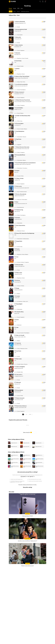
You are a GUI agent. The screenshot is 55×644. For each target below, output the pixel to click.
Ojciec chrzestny (19, 45)
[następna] (32, 414)
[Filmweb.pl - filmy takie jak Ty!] (12, 1)
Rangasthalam (19, 241)
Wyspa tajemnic (19, 390)
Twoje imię (18, 343)
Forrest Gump (18, 60)
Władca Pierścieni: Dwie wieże (22, 147)
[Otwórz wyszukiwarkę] (40, 1)
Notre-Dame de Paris (20, 225)
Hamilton (17, 68)
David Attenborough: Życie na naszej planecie (26, 162)
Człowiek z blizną (19, 311)
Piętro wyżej (18, 358)
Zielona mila (18, 37)
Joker (17, 327)
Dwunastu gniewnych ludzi (21, 29)
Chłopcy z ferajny (20, 178)
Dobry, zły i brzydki (20, 335)
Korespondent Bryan (20, 154)
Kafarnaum (18, 382)
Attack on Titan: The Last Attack (22, 76)
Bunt (17, 202)
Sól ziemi (18, 217)
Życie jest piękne (19, 123)
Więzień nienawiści (20, 398)
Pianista (18, 249)
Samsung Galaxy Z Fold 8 (27, 516)
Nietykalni (17, 52)
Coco (17, 256)
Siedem (17, 170)
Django (17, 288)
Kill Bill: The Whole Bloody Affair (23, 115)
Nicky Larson (19, 186)
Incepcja (18, 296)
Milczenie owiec (19, 264)
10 (29, 414)
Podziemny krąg (19, 209)
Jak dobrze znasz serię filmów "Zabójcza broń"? (27, 540)
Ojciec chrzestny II (20, 92)
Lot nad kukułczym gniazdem (21, 84)
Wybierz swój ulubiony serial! (27, 565)
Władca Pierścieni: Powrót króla (23, 100)
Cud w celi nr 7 (19, 374)
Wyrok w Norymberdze (21, 194)
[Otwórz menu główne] (45, 1)
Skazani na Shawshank (20, 21)
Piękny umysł (19, 272)
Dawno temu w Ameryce (21, 405)
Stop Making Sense (20, 131)
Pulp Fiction (18, 139)
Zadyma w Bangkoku (20, 366)
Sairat (17, 319)
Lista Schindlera (19, 107)
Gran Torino (18, 351)
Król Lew (18, 280)
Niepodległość (19, 303)
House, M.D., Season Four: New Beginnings (25, 233)
